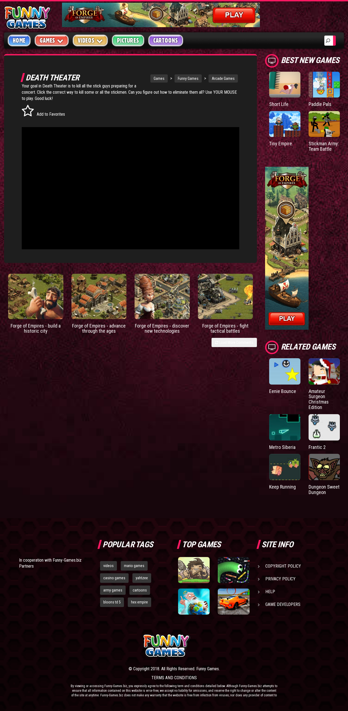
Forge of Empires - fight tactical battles (225, 328)
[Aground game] (194, 570)
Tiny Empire (280, 143)
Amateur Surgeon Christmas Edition (319, 399)
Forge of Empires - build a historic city (36, 328)
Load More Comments (235, 342)
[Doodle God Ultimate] (194, 602)
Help (270, 591)
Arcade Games (223, 78)
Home (19, 40)
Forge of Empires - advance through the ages (99, 328)
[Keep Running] (284, 467)
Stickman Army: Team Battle (324, 146)
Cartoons (165, 40)
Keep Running (282, 487)
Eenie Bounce (282, 391)
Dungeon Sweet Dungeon (324, 489)
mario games (134, 566)
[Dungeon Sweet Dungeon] (324, 467)
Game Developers (282, 604)
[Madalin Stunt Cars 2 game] (233, 602)
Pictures (128, 40)
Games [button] (47, 40)
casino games (114, 578)
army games (112, 590)
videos (108, 566)
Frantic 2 (317, 447)
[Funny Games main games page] (236, 646)
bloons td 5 (112, 602)
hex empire (139, 602)
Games (159, 78)
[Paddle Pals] (324, 84)
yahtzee (142, 578)
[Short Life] (284, 84)
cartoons (140, 590)
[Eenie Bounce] (284, 371)
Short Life (278, 104)
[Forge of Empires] (35, 296)
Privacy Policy (280, 578)
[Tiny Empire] (284, 124)
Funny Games (188, 78)
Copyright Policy (283, 566)
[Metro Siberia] (284, 427)
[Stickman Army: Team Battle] (324, 124)
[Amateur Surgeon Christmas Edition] (324, 371)
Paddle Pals (320, 104)
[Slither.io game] (233, 570)
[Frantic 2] (324, 427)
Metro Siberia (282, 447)
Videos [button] (86, 40)
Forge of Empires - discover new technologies (162, 328)
